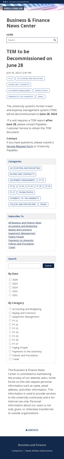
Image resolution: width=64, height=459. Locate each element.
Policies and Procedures (23, 204)
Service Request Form (20, 146)
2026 (15, 279)
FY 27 (12, 192)
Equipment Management (20, 90)
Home (10, 34)
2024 (15, 287)
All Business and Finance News (24, 222)
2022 (15, 295)
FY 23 (21, 186)
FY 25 (39, 186)
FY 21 (41, 180)
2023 (15, 291)
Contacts (32, 429)
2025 (15, 283)
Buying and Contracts (19, 84)
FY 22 (12, 186)
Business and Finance (32, 445)
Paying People (41, 90)
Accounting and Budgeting (30, 78)
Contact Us (17, 450)
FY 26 (47, 186)
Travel (40, 97)
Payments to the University (21, 97)
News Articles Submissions (39, 450)
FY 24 (11, 78)
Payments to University (20, 240)
